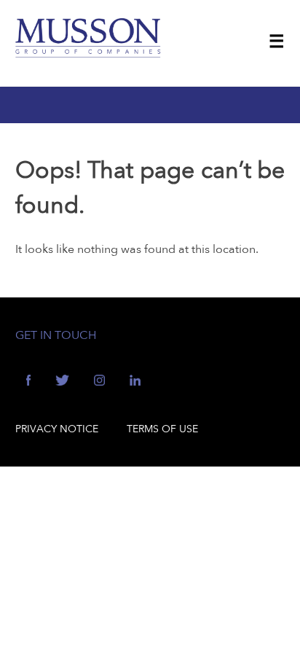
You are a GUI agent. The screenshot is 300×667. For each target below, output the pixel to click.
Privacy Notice (56, 429)
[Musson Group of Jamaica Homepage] (88, 50)
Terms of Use (162, 429)
